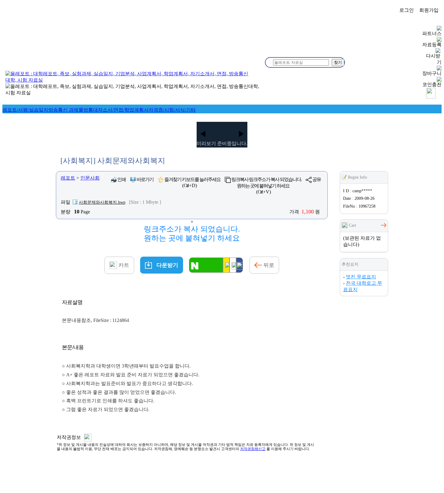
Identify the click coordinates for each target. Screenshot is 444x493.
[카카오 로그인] (226, 265)
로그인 (406, 10)
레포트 (68, 177)
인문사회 (90, 177)
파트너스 (432, 33)
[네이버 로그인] (206, 265)
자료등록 (432, 44)
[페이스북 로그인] (239, 265)
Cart (352, 225)
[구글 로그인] (233, 265)
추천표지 (350, 264)
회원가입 (429, 10)
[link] (25, 109)
